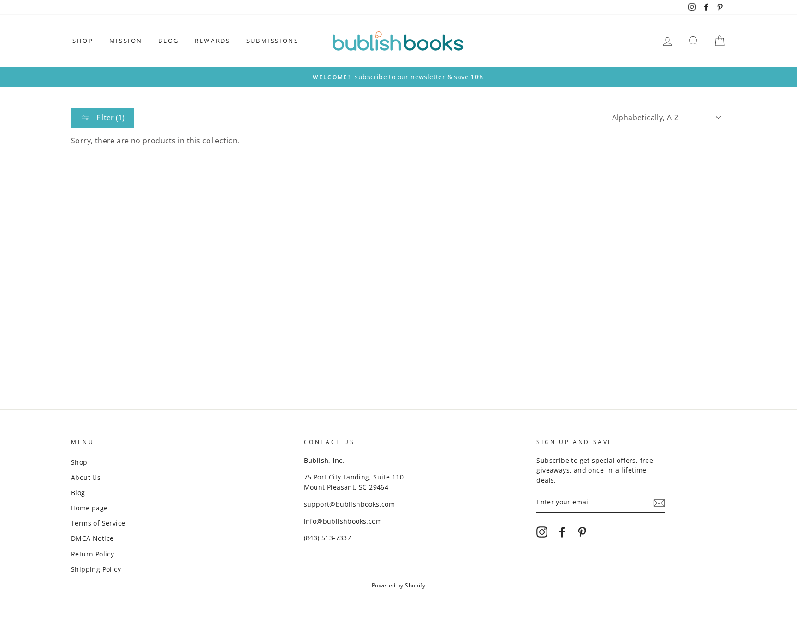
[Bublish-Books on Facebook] (562, 532)
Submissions (272, 40)
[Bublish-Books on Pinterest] (582, 532)
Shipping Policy (96, 569)
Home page (89, 507)
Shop (82, 40)
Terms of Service (98, 523)
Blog (168, 40)
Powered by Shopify (398, 585)
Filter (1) (110, 117)
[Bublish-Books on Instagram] (541, 532)
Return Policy (92, 554)
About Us (86, 477)
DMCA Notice (92, 538)
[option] (398, 77)
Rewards (212, 40)
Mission (126, 40)
